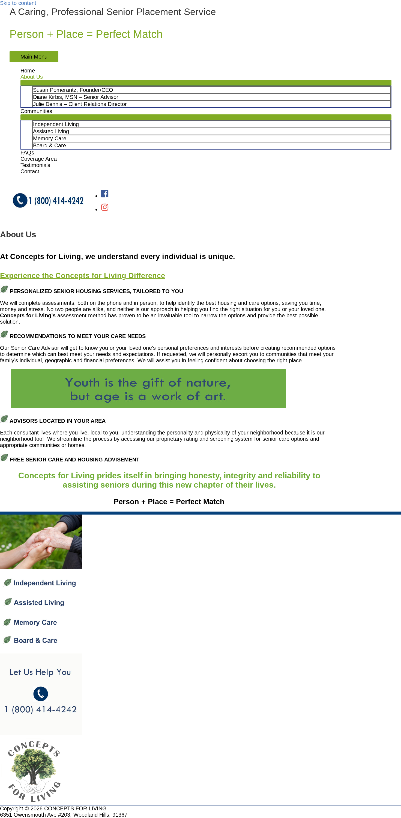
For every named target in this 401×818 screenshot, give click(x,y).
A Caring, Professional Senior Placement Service (113, 11)
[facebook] (105, 196)
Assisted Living (51, 131)
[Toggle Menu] (205, 83)
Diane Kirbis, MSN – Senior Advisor (75, 97)
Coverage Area (38, 159)
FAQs (27, 153)
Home (27, 71)
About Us (31, 77)
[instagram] (105, 209)
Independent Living (56, 124)
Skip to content (18, 3)
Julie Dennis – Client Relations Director (80, 104)
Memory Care (49, 138)
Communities (36, 111)
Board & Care (49, 145)
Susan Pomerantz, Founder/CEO (73, 90)
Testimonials (35, 165)
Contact (29, 171)
